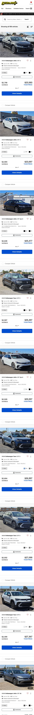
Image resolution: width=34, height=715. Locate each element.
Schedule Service (18, 8)
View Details (17, 93)
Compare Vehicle (10, 105)
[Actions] (30, 60)
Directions (8, 8)
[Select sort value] (31, 26)
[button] (2, 8)
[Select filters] (28, 26)
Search (27, 19)
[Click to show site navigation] (31, 8)
